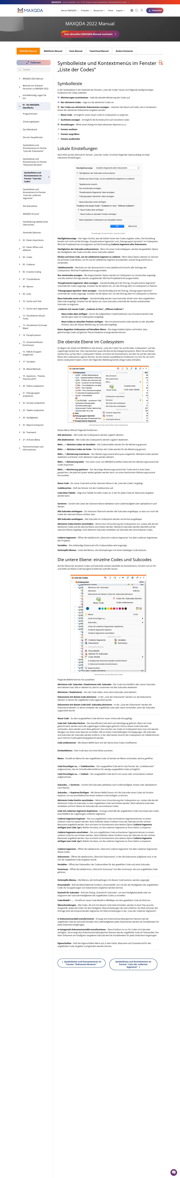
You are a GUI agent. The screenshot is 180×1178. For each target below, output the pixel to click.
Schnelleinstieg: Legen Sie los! (34, 97)
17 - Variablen (29, 361)
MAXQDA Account (31, 214)
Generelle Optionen (32, 232)
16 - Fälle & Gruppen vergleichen (32, 353)
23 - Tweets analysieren (33, 410)
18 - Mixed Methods (32, 369)
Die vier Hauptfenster (33, 137)
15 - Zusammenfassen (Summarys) (33, 343)
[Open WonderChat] (173, 1172)
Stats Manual (75, 51)
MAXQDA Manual (28, 51)
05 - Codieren (29, 264)
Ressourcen (98, 10)
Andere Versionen (124, 51)
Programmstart (30, 113)
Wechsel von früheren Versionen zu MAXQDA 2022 (35, 87)
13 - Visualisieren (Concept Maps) (35, 327)
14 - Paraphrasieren (32, 335)
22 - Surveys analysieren (34, 403)
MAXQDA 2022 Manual (33, 78)
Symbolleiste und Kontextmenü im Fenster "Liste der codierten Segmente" (34, 194)
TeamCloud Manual (99, 51)
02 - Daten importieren (33, 240)
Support (119, 10)
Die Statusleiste (30, 206)
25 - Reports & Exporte (33, 425)
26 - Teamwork (29, 432)
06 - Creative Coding (32, 271)
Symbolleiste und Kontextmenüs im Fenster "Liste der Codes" (33, 177)
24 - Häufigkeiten (30, 417)
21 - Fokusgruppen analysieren (31, 394)
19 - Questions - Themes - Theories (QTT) (34, 377)
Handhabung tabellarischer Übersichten (35, 223)
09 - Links (27, 294)
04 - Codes (27, 257)
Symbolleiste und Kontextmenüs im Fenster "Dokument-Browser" (35, 162)
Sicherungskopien (31, 121)
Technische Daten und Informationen (33, 448)
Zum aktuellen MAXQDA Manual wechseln (88, 34)
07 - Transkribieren (31, 279)
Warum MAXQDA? (68, 10)
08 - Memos (28, 286)
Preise (110, 10)
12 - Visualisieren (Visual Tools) (34, 317)
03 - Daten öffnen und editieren (33, 248)
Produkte (85, 10)
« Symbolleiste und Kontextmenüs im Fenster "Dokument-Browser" (81, 963)
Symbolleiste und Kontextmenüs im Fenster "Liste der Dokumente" (35, 148)
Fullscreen (36, 62)
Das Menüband (30, 129)
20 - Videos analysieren (33, 386)
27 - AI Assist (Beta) (31, 439)
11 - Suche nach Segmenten (35, 308)
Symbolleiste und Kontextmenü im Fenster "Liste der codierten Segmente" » (133, 964)
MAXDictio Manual (53, 51)
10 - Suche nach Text (32, 301)
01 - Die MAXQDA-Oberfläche (31, 106)
